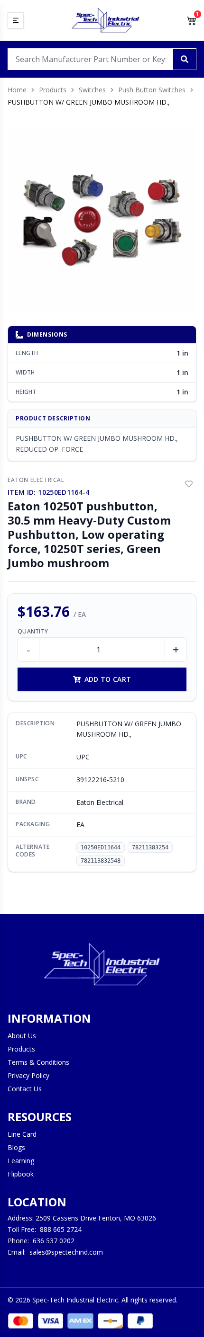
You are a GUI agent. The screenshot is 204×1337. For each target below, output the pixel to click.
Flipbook (21, 1173)
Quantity (33, 631)
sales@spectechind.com (66, 1252)
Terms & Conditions (38, 1062)
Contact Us (25, 1088)
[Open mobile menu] (16, 20)
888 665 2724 (61, 1229)
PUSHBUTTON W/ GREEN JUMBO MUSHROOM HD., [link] (89, 102)
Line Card (22, 1134)
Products (52, 89)
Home (17, 89)
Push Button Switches (151, 89)
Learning (21, 1160)
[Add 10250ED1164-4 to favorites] (188, 483)
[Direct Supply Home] (105, 20)
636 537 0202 (53, 1240)
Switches (92, 89)
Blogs (16, 1147)
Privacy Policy (28, 1075)
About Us (22, 1035)
